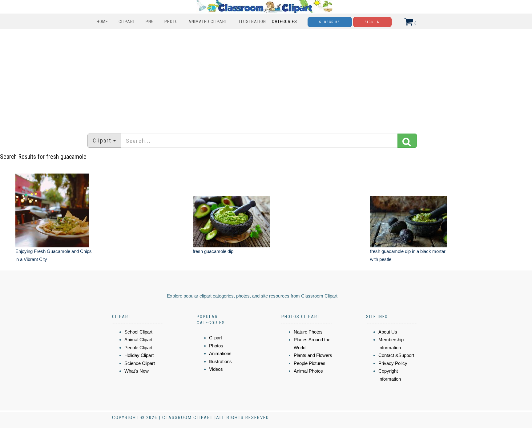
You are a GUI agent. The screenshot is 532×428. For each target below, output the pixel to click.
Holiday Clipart (139, 355)
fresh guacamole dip (213, 251)
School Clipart (138, 331)
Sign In (372, 22)
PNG (150, 21)
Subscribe (329, 22)
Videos (216, 369)
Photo (171, 21)
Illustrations (220, 361)
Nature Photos (308, 331)
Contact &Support (396, 355)
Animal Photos (308, 371)
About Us (387, 331)
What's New (136, 371)
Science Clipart (139, 363)
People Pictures (309, 363)
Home (102, 21)
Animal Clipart (138, 339)
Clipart (127, 21)
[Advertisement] (266, 78)
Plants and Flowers (313, 355)
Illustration (252, 21)
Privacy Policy (392, 363)
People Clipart (138, 347)
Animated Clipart (207, 21)
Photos (216, 345)
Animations (220, 353)
